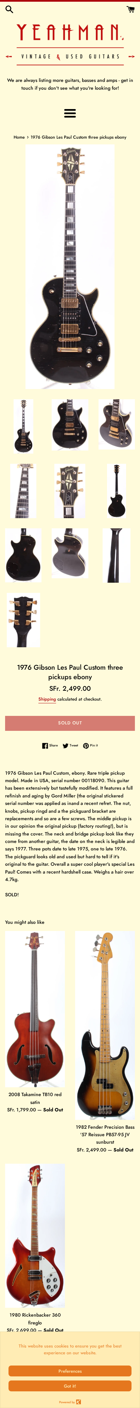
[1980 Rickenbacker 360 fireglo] (35, 1236)
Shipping (47, 699)
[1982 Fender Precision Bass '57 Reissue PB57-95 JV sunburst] (105, 1025)
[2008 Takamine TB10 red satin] (35, 1009)
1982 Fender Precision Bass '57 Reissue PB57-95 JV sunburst (105, 1135)
